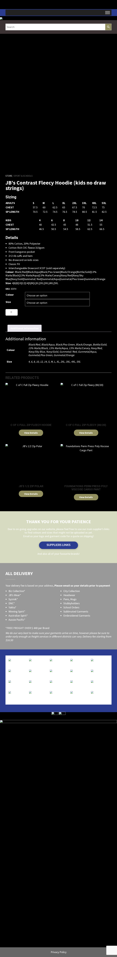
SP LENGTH (12, 211)
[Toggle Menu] (107, 12)
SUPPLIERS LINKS (58, 545)
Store (8, 175)
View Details (31, 432)
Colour (10, 294)
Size (8, 302)
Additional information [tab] (24, 328)
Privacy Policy (58, 952)
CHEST (10, 207)
